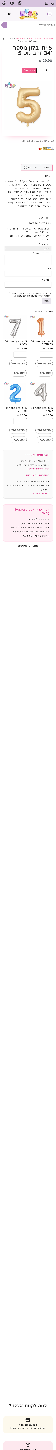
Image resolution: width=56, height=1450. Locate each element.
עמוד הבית (48, 38)
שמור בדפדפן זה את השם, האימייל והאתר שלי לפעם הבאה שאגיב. (30, 294)
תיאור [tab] (47, 167)
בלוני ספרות (21, 38)
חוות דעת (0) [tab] (31, 167)
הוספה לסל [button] (44, 363)
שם (48, 269)
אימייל (46, 280)
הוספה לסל (29, 70)
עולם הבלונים (35, 38)
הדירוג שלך (44, 244)
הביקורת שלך (42, 253)
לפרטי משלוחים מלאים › (38, 469)
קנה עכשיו (45, 373)
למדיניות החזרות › (41, 493)
